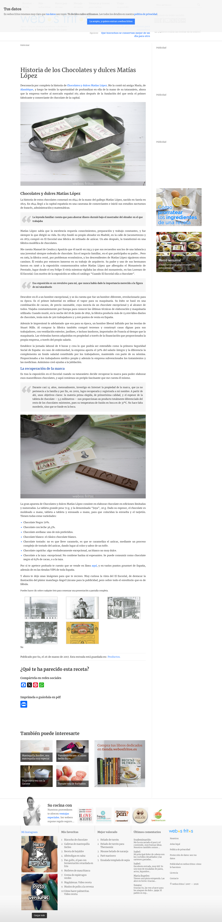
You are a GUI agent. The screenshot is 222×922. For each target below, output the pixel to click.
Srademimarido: (148, 843)
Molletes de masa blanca (77, 870)
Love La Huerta (158, 815)
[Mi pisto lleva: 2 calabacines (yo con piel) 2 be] (39, 892)
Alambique (26, 89)
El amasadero (122, 815)
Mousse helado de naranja (114, 851)
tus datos (51, 14)
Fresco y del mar (104, 815)
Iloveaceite (85, 815)
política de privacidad (145, 14)
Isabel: (149, 855)
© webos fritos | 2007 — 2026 (184, 884)
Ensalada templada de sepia (115, 860)
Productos (114, 656)
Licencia (174, 873)
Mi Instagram (29, 832)
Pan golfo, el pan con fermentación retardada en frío (78, 863)
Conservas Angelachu (140, 815)
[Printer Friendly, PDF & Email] (23, 706)
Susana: (148, 889)
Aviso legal (175, 844)
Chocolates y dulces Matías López (87, 85)
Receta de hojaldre (74, 851)
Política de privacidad (180, 849)
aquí (94, 565)
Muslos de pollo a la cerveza (79, 886)
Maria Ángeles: (149, 878)
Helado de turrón (109, 839)
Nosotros (174, 838)
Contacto (174, 878)
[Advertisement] (75, 54)
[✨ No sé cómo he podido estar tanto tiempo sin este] (39, 854)
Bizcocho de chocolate (76, 839)
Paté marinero (108, 855)
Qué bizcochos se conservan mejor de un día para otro (125, 34)
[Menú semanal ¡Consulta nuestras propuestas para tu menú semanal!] (179, 271)
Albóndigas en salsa (74, 855)
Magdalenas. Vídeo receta (78, 882)
